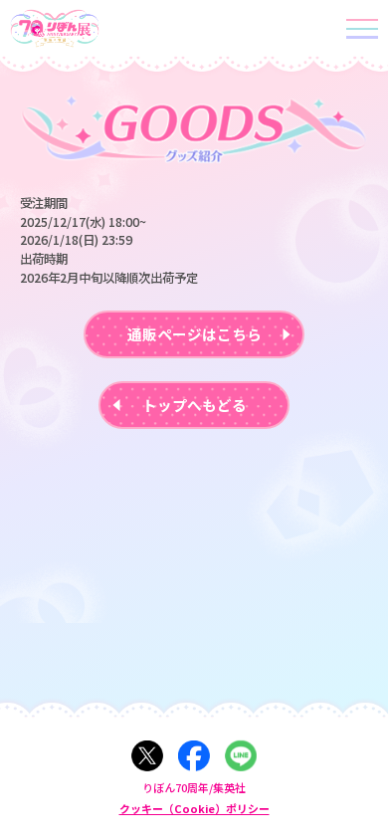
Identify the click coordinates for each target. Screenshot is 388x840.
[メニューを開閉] (364, 28)
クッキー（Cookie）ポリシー (194, 808)
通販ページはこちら (194, 333)
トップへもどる (194, 404)
